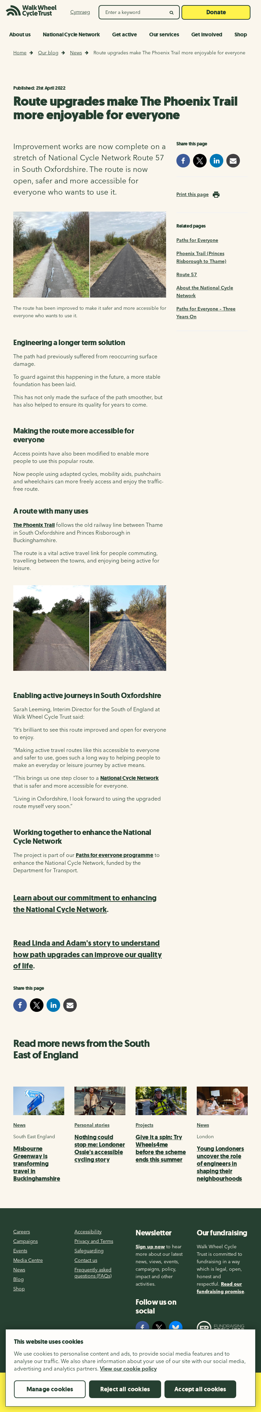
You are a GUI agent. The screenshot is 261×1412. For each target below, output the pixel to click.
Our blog (48, 53)
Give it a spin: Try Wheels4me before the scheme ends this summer (161, 1148)
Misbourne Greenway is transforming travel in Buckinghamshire (36, 1164)
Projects (144, 1125)
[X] (159, 1328)
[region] (130, 1370)
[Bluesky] (175, 1328)
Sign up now (150, 1247)
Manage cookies (50, 1389)
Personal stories (91, 1125)
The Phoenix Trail (34, 525)
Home (20, 53)
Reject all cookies (125, 1389)
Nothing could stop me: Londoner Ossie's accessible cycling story (99, 1148)
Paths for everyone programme (114, 855)
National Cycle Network (129, 778)
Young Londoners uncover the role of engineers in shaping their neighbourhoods (220, 1164)
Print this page (192, 194)
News (76, 53)
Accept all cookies (200, 1389)
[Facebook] (142, 1328)
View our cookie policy (128, 1368)
